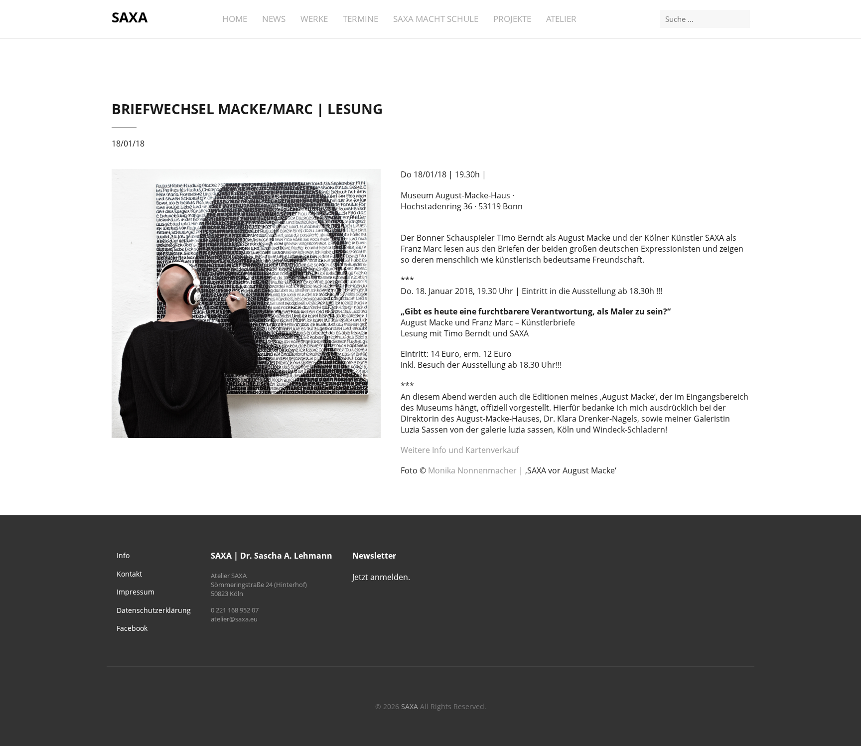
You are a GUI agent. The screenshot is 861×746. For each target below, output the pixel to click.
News (274, 18)
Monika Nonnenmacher (472, 470)
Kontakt (129, 574)
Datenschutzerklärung (154, 610)
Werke (314, 18)
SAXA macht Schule (435, 18)
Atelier (561, 18)
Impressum (135, 592)
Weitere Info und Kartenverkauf (460, 450)
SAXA (129, 16)
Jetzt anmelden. (381, 577)
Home (234, 18)
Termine (360, 18)
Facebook (132, 628)
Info (123, 555)
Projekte (512, 18)
